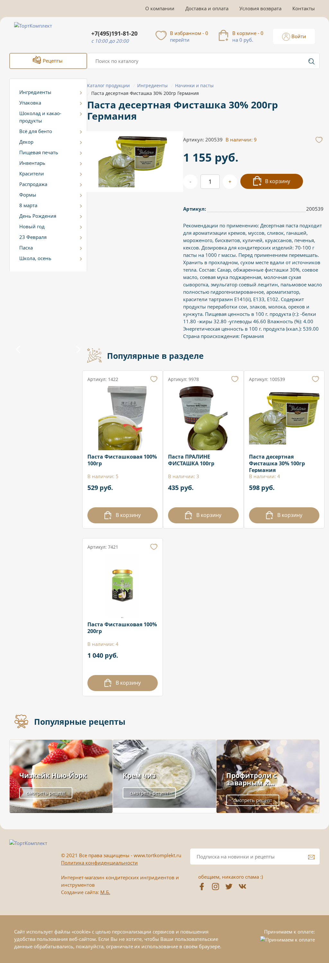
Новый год (32, 226)
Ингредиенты (35, 92)
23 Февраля (33, 237)
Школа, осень (35, 258)
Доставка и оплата (206, 8)
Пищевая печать (38, 152)
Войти (298, 36)
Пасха (26, 247)
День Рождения (37, 216)
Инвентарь (32, 163)
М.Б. (105, 892)
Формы (27, 194)
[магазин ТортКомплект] (40, 33)
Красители (31, 173)
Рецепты (52, 60)
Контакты (303, 8)
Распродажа (33, 184)
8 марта (28, 205)
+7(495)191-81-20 (114, 33)
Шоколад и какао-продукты (40, 117)
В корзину (277, 181)
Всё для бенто (35, 131)
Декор (26, 142)
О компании (159, 8)
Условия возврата (260, 8)
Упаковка (30, 102)
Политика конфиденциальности (99, 862)
